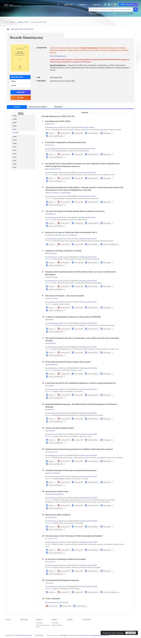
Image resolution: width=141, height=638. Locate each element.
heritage (73, 370)
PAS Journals (39, 623)
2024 (15, 119)
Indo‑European (57, 370)
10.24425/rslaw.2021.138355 (88, 521)
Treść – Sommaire (52, 598)
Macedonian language (85, 283)
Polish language (97, 283)
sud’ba (112, 349)
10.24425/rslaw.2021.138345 (87, 302)
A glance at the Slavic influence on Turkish (63, 251)
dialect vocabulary (66, 567)
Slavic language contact (72, 241)
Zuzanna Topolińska (51, 277)
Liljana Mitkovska (50, 214)
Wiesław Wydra (66, 193)
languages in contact (75, 259)
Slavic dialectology (58, 241)
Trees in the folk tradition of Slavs (59, 428)
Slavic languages (57, 259)
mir (109, 349)
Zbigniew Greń (49, 124)
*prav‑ (54, 283)
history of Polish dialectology (95, 500)
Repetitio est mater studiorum (57, 515)
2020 (15, 136)
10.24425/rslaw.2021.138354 (88, 498)
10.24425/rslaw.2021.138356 (87, 542)
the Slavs (73, 588)
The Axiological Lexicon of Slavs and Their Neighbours (69, 325)
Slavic (64, 370)
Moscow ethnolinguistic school (62, 349)
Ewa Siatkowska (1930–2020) (57, 121)
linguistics (78, 129)
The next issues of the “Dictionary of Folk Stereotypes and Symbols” (74, 536)
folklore (66, 436)
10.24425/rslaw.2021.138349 (87, 389)
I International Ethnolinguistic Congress (62, 580)
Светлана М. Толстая (51, 538)
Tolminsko (85, 478)
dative (54, 219)
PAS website (87, 620)
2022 (15, 126)
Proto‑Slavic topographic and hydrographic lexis (65, 142)
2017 (14, 147)
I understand (130, 633)
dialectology (83, 436)
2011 (14, 167)
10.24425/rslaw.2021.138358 (88, 586)
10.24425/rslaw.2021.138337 (86, 148)
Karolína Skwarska (51, 517)
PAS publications (128, 4)
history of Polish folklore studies (66, 502)
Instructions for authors (37, 107)
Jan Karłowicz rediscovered (56, 491)
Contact (96, 5)
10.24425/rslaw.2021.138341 (87, 217)
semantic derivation (63, 283)
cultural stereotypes (71, 544)
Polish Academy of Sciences (23, 635)
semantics (71, 523)
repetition (55, 523)
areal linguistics (87, 259)
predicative (65, 219)
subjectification (82, 219)
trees (89, 436)
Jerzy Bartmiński (50, 343)
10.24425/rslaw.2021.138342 (87, 239)
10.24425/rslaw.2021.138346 (87, 323)
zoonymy (79, 370)
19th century (65, 500)
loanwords (96, 259)
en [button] (115, 4)
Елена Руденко (49, 583)
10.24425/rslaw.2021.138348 (87, 368)
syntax (61, 174)
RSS (22, 98)
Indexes (82, 5)
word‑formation (68, 457)
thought (61, 304)
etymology (99, 415)
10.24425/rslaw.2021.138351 (88, 434)
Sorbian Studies (103, 129)
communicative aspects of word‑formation (110, 457)
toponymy (78, 478)
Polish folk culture (58, 544)
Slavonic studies (57, 436)
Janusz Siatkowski (71, 235)
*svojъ (117, 349)
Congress (55, 588)
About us (68, 5)
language (55, 304)
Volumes (17, 107)
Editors (13, 81)
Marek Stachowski (51, 253)
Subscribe (21, 92)
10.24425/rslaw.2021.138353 (87, 476)
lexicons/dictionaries (103, 502)
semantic (55, 174)
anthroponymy (70, 478)
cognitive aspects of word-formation (84, 457)
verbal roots (73, 283)
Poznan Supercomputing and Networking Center (95, 635)
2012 (14, 164)
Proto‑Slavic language (59, 151)
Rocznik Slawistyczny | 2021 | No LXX (56, 127)
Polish (68, 370)
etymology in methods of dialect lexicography (86, 567)
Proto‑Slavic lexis (72, 151)
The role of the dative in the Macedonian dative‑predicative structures (75, 211)
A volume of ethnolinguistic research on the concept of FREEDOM (73, 317)
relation (80, 391)
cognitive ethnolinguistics (107, 325)
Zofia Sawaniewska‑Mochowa (54, 494)
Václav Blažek (49, 386)
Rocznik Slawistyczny (58, 56)
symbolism (116, 544)
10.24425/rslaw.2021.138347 (87, 347)
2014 (15, 157)
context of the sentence (90, 174)
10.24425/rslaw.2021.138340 (86, 196)
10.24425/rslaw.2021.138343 (87, 257)
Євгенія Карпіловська (51, 452)
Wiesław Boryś (49, 145)
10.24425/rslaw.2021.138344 (87, 281)
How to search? (94, 13)
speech (61, 391)
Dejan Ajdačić (49, 319)
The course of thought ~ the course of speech (64, 296)
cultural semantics (102, 349)
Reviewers (59, 107)
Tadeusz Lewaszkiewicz (53, 193)
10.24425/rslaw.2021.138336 (85, 127)
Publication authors (57, 625)
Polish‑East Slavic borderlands (90, 241)
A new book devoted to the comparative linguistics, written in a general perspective (80, 383)
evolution (67, 304)
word (76, 391)
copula (59, 219)
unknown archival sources (78, 500)
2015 (14, 153)
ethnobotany (92, 544)
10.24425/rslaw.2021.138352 (87, 455)
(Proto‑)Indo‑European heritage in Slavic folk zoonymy (68, 362)
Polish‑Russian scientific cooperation (83, 349)
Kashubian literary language (77, 415)
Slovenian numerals (71, 198)
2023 (15, 122)
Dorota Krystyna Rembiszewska (55, 235)
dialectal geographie (106, 241)
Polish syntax (63, 523)
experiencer (73, 219)
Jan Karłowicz (56, 500)
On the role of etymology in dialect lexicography (65, 559)
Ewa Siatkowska (57, 129)
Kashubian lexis (91, 415)
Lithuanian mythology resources (87, 502)
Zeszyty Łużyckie (68, 129)
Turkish (66, 259)
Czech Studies (93, 129)
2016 (14, 150)
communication (69, 391)
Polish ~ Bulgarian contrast (106, 174)
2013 (14, 160)
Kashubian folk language (60, 415)
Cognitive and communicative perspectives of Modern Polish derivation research (79, 449)
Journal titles (23, 22)
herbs (122, 544)
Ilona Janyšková (50, 430)
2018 (15, 143)
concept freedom (92, 325)
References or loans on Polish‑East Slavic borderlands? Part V (71, 232)
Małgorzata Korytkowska (53, 169)
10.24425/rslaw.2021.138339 (86, 172)
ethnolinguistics (74, 436)
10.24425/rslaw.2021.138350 (87, 413)
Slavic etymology (83, 151)
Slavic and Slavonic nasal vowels (88, 198)
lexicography (79, 523)
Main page (24, 620)
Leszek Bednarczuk (51, 364)
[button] (63, 133)
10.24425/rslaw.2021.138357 (87, 565)
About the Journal (17, 77)
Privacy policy (39, 635)
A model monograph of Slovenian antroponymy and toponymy (70, 470)
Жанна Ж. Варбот (50, 562)
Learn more (120, 633)
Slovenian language (58, 198)
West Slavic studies (115, 129)
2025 (15, 115)
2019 (14, 140)
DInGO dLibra (63, 635)
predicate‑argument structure (72, 174)
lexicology (84, 129)
